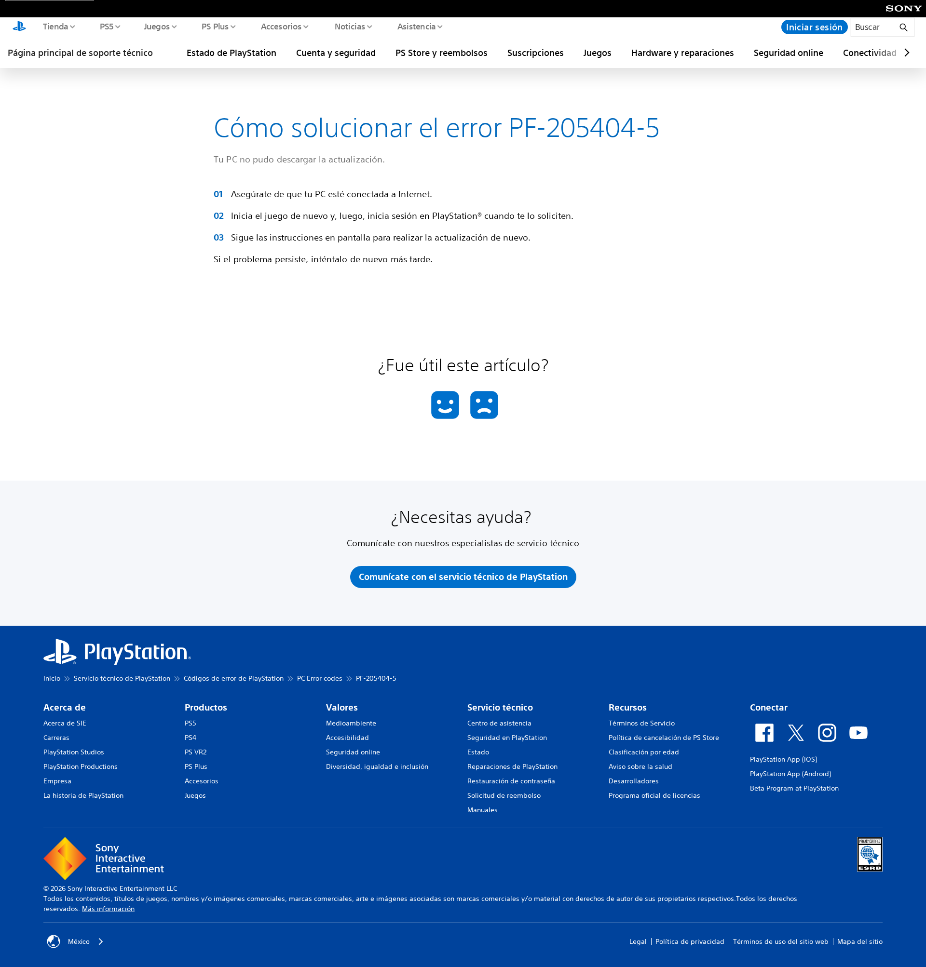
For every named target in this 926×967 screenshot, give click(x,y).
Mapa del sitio (860, 941)
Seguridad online (788, 52)
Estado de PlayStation (231, 52)
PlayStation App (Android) (790, 773)
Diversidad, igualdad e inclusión (377, 766)
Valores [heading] (342, 707)
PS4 (190, 737)
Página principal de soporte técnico (80, 52)
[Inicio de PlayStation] (19, 27)
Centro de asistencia (499, 723)
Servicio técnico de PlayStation (122, 678)
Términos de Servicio (642, 723)
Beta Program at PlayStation (794, 788)
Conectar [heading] (769, 707)
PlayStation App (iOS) (783, 759)
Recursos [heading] (628, 707)
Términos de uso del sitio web (781, 941)
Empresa (57, 781)
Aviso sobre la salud (640, 766)
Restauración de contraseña (511, 781)
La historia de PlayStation (83, 795)
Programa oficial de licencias (654, 795)
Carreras (56, 737)
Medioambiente (351, 723)
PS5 (106, 26)
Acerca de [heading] (64, 707)
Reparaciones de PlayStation (512, 766)
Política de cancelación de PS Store (664, 737)
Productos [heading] (206, 707)
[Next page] (905, 52)
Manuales (482, 810)
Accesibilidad (347, 737)
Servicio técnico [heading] (500, 707)
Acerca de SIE (64, 723)
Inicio (51, 678)
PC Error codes (319, 678)
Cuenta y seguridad (336, 52)
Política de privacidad (689, 941)
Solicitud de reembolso (504, 795)
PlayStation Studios (73, 752)
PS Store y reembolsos (441, 52)
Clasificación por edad (644, 752)
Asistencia (416, 26)
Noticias (349, 26)
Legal (638, 941)
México (79, 941)
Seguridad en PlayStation (507, 737)
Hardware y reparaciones (682, 52)
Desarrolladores (634, 781)
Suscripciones (535, 52)
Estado (478, 752)
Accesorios (280, 26)
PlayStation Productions (80, 766)
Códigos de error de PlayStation (234, 678)
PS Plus (215, 26)
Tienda (55, 26)
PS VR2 (195, 752)
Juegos (156, 26)
